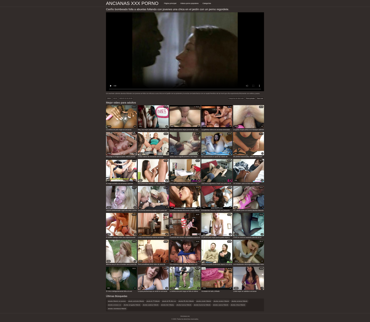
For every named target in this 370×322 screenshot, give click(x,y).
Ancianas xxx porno (132, 3)
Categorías (207, 3)
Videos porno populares (189, 3)
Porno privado (250, 98)
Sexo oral (260, 98)
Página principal (170, 3)
